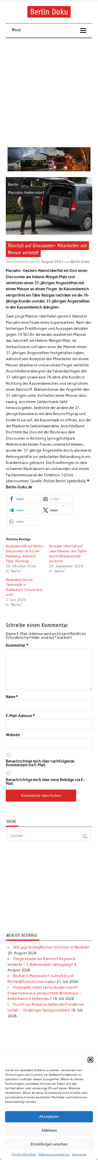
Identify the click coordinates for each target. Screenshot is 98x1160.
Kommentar (17, 645)
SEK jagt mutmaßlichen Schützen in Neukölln (51, 947)
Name (12, 697)
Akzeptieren (49, 1116)
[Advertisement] (49, 93)
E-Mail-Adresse (20, 716)
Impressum (79, 1154)
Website (13, 735)
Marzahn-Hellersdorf (26, 192)
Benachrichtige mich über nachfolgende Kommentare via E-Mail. (40, 763)
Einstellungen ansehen (49, 1144)
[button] (90, 1059)
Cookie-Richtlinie (24, 1154)
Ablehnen (49, 1130)
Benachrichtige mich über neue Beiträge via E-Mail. (45, 782)
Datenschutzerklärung (54, 1154)
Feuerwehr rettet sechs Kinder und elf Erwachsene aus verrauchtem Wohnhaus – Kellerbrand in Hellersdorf (44, 993)
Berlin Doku (49, 11)
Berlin (13, 184)
